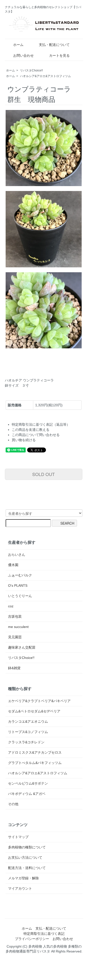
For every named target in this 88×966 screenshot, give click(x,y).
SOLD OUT (43, 474)
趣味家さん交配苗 (21, 647)
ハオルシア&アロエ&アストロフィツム (45, 76)
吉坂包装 (15, 616)
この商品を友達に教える (30, 430)
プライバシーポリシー (32, 939)
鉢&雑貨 (14, 668)
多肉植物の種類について (27, 847)
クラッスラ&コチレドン (26, 742)
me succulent (18, 627)
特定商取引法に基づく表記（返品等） (41, 424)
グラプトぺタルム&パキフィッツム (35, 763)
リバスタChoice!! (31, 70)
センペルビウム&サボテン (28, 783)
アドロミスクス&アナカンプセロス (35, 752)
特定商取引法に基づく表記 (44, 934)
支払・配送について (54, 45)
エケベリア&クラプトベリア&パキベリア (39, 701)
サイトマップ (18, 837)
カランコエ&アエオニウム (28, 721)
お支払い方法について (25, 857)
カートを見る (59, 55)
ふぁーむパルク (20, 575)
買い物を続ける (24, 440)
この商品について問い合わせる (36, 435)
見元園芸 (15, 637)
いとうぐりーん (20, 596)
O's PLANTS (17, 585)
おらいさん (16, 555)
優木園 (13, 565)
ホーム (18, 45)
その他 (13, 804)
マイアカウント (20, 888)
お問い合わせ (23, 55)
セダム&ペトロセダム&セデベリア (34, 711)
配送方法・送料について (27, 868)
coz (10, 606)
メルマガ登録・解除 (23, 878)
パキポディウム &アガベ (26, 794)
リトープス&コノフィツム (28, 732)
